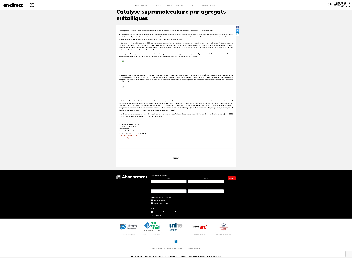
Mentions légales (157, 248)
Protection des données (175, 248)
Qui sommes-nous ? (141, 5)
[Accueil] (13, 5)
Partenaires (157, 5)
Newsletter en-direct (160, 200)
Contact (191, 5)
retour (176, 158)
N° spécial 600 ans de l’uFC (208, 5)
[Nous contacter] (330, 4)
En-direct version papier (161, 203)
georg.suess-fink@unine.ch (128, 135)
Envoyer (231, 178)
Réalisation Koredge (193, 248)
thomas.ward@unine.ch (126, 138)
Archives (179, 5)
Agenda (169, 5)
